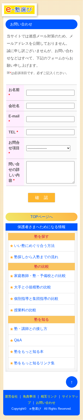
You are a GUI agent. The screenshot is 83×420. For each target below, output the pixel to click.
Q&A (18, 340)
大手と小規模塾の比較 (32, 287)
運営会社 (11, 396)
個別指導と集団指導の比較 (36, 299)
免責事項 (29, 396)
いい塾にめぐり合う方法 (34, 246)
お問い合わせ (45, 402)
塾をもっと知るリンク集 (34, 363)
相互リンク (49, 396)
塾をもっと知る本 (29, 352)
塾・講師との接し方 (30, 329)
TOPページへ (41, 217)
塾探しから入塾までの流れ (36, 257)
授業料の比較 (25, 310)
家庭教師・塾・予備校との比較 (40, 276)
